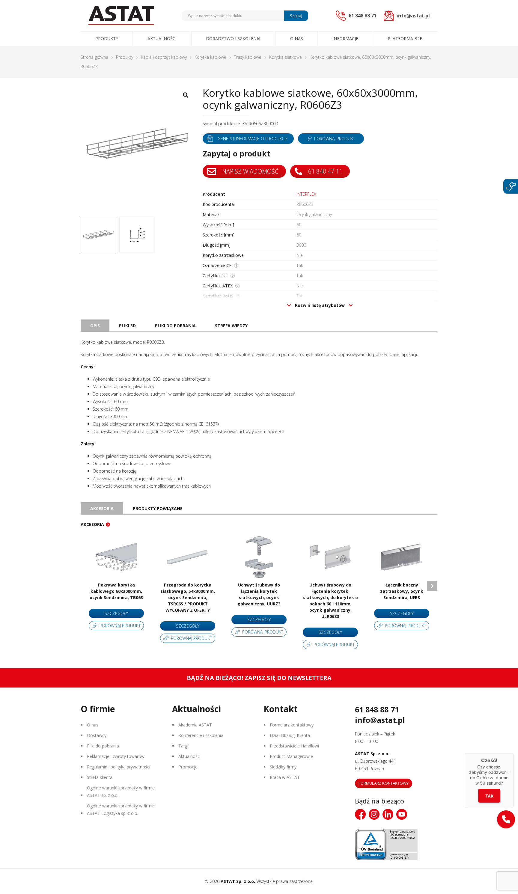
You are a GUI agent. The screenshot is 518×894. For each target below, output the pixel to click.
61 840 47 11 (324, 171)
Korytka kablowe (210, 57)
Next (432, 586)
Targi (183, 746)
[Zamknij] (513, 753)
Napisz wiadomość (249, 171)
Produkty (106, 38)
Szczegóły (116, 613)
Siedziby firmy (283, 767)
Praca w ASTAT (285, 777)
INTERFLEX (306, 194)
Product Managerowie (291, 756)
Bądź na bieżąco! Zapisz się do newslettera (259, 678)
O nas (296, 38)
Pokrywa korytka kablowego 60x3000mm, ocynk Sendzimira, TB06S (116, 591)
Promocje (188, 767)
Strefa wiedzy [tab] (231, 325)
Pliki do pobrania (103, 746)
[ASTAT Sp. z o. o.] (121, 15)
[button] (506, 819)
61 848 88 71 (377, 709)
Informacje (345, 38)
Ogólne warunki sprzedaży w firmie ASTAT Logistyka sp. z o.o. (121, 809)
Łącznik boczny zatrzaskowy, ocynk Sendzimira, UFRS (401, 591)
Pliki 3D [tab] (127, 325)
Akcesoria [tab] (102, 508)
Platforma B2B (405, 38)
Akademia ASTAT (195, 725)
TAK (489, 795)
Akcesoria (92, 524)
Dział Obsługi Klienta (290, 735)
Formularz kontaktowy (292, 725)
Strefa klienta (99, 777)
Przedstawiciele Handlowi (294, 746)
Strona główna (94, 57)
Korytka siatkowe (285, 57)
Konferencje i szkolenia (200, 735)
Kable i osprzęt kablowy (164, 57)
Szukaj (296, 15)
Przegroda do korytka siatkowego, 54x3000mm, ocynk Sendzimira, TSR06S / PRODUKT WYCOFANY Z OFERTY (187, 597)
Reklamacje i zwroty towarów (115, 756)
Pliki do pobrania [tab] (175, 325)
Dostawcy (96, 735)
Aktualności (162, 38)
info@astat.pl (380, 720)
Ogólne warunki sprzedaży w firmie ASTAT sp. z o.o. (121, 791)
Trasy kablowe (247, 57)
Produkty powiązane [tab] (158, 508)
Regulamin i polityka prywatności (118, 767)
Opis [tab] (95, 325)
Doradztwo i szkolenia (233, 38)
